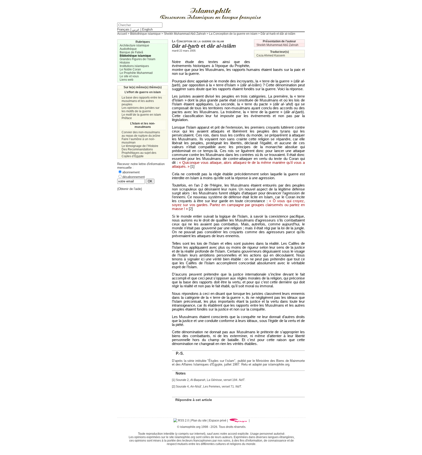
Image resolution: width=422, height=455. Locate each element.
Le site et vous (129, 76)
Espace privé (217, 420)
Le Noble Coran (130, 69)
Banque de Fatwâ (131, 52)
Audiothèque (128, 49)
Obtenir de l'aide (129, 189)
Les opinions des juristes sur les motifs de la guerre (140, 109)
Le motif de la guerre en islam (141, 114)
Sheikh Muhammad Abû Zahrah (185, 33)
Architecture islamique (134, 45)
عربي (135, 29)
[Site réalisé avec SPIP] (238, 420)
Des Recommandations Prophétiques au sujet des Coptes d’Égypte (139, 153)
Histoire (125, 62)
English (147, 29)
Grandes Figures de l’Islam (137, 59)
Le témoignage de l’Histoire (140, 146)
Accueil (122, 33)
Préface (127, 118)
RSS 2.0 (183, 420)
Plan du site (199, 420)
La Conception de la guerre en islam (233, 33)
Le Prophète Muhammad (136, 73)
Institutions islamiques (134, 66)
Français (123, 29)
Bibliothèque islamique (145, 33)
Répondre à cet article (193, 400)
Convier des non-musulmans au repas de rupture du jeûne (141, 134)
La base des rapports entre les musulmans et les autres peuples (142, 101)
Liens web (126, 79)
